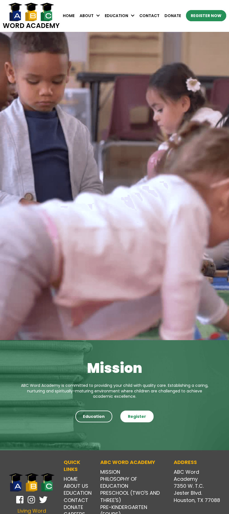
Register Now (206, 15)
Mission (110, 471)
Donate (172, 15)
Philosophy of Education (118, 482)
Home (69, 15)
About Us (76, 485)
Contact (149, 15)
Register (137, 416)
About (87, 15)
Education (116, 15)
